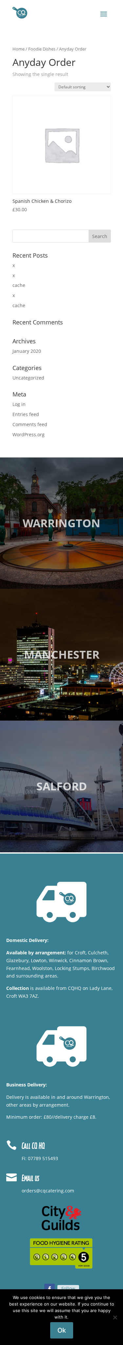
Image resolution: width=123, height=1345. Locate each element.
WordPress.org (28, 434)
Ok (61, 1330)
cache (18, 285)
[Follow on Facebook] (49, 1289)
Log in (19, 404)
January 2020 (26, 351)
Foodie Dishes (41, 49)
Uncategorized (28, 378)
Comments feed (29, 424)
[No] (115, 1317)
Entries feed (25, 414)
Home (18, 49)
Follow (68, 1288)
